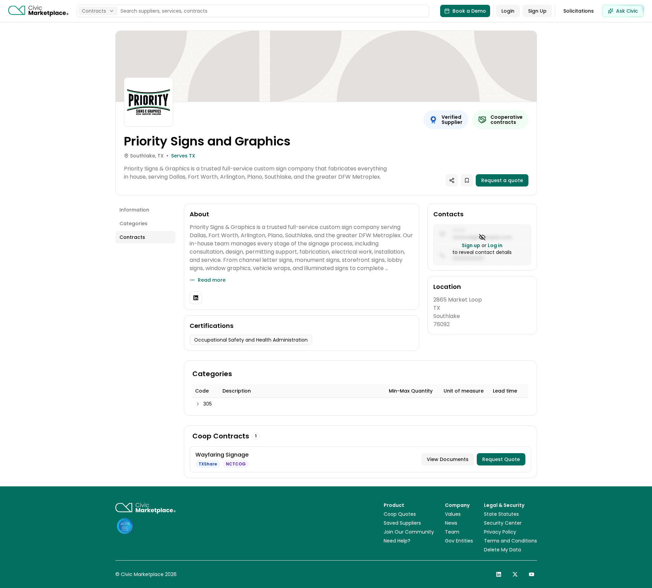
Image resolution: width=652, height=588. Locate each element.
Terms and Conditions (510, 540)
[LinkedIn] (196, 298)
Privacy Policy (500, 531)
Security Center (503, 523)
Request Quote (501, 459)
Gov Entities (459, 540)
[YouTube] (531, 574)
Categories (133, 223)
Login (507, 11)
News (451, 523)
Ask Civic (627, 11)
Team (452, 531)
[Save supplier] (467, 180)
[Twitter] (515, 574)
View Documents (448, 459)
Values (453, 514)
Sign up (471, 245)
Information (134, 209)
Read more (212, 280)
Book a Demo (469, 11)
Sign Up (537, 11)
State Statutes (501, 514)
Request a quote (502, 180)
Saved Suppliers (402, 523)
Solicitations (578, 11)
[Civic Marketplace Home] (38, 10)
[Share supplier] (452, 180)
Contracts (132, 237)
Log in (495, 245)
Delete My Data (502, 549)
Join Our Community (409, 531)
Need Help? (397, 540)
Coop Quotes (400, 514)
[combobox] (98, 11)
